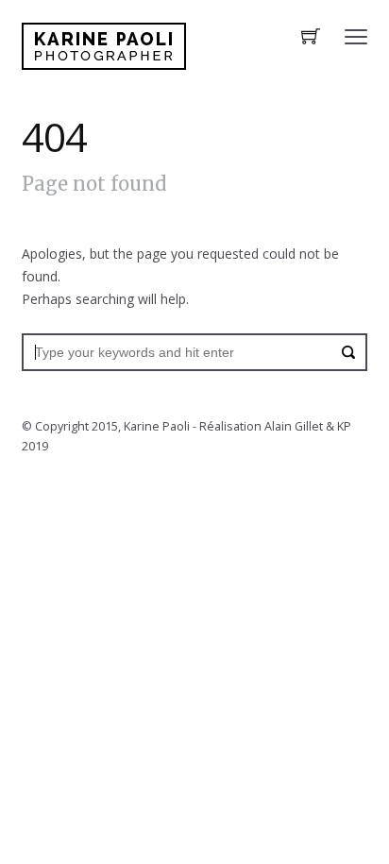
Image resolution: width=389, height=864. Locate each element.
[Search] (348, 352)
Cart (311, 38)
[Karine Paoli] (104, 46)
